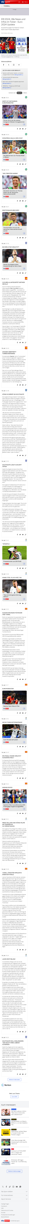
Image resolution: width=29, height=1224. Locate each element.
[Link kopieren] (25, 129)
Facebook (6, 1186)
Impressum (4, 1206)
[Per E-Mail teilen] (23, 129)
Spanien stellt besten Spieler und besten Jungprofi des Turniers (13, 73)
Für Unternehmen (7, 1195)
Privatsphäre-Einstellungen (8, 1214)
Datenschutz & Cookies (7, 1210)
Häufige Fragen (5, 1204)
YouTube (16, 1186)
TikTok (9, 1186)
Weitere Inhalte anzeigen (14, 1171)
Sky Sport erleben (7, 1191)
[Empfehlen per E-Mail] (19, 64)
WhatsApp (20, 1186)
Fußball (7, 6)
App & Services (6, 1199)
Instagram (13, 1186)
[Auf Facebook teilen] (3, 64)
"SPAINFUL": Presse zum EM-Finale (11, 86)
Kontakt (3, 1212)
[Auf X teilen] (8, 64)
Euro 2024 (14, 1096)
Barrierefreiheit (5, 1217)
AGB (2, 1208)
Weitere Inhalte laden (14, 1079)
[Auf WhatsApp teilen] (13, 64)
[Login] (19, 2)
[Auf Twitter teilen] (20, 129)
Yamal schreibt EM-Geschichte (10, 78)
